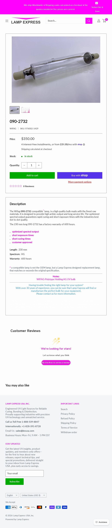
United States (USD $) (31, 495)
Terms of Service (69, 427)
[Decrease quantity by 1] (24, 165)
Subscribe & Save (97, 9)
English (10, 495)
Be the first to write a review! (56, 362)
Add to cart (32, 175)
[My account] (98, 20)
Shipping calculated (30, 149)
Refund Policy (68, 418)
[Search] (89, 21)
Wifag (13, 128)
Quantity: (15, 165)
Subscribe (15, 481)
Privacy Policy (68, 413)
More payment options (79, 181)
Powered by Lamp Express (17, 519)
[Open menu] (6, 21)
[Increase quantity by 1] (39, 165)
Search (64, 409)
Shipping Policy (68, 423)
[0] (104, 20)
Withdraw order (69, 432)
